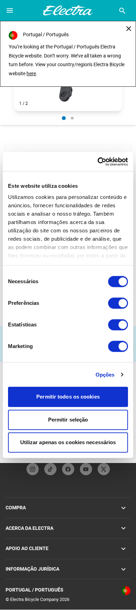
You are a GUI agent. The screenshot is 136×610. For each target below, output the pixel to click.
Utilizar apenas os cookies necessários (68, 442)
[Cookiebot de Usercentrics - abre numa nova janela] (98, 161)
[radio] (64, 118)
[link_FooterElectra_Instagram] (33, 469)
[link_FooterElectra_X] (104, 469)
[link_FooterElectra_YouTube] (86, 469)
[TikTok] (50, 469)
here (31, 73)
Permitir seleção (68, 420)
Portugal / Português (34, 590)
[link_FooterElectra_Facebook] (68, 469)
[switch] (118, 303)
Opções (105, 375)
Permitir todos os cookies (68, 397)
